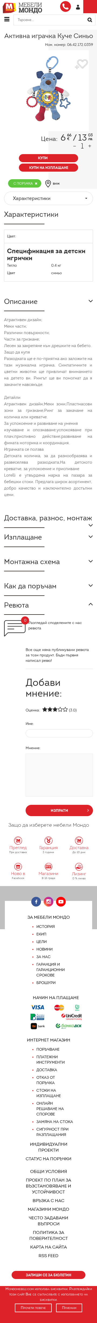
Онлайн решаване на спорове (50, 1109)
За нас (43, 957)
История (45, 926)
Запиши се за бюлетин (48, 1275)
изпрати (59, 810)
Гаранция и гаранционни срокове (50, 970)
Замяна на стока (54, 1122)
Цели (41, 941)
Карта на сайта (48, 1247)
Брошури (46, 983)
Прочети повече (33, 1307)
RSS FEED (48, 1255)
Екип (41, 934)
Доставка (46, 1070)
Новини (44, 949)
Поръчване (48, 1049)
